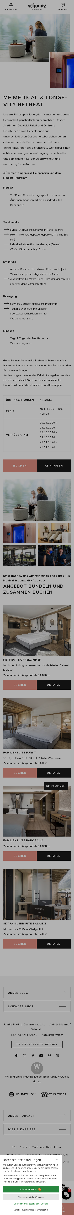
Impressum (42, 1209)
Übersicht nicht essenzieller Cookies (31, 1203)
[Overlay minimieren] (57, 1159)
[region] (31, 1173)
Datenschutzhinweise (24, 1209)
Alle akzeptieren (28, 1189)
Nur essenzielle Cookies (31, 1197)
